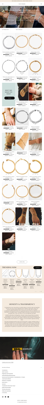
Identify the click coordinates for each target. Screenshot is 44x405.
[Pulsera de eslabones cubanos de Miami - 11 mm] (22, 216)
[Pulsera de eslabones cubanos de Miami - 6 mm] (35, 141)
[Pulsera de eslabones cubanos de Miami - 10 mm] (35, 166)
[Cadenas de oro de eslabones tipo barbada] (32, 273)
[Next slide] (41, 291)
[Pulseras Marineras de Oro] (8, 191)
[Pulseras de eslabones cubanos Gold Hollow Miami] (22, 92)
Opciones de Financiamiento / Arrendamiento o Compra (13, 377)
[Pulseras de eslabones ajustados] (35, 191)
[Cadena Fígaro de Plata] (38, 273)
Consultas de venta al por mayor (8, 385)
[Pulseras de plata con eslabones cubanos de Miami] (8, 42)
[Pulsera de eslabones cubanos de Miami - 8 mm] (8, 166)
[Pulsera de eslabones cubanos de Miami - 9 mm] (8, 141)
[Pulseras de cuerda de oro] (22, 141)
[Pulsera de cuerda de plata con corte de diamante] (8, 67)
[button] (2, 4)
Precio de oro (4, 382)
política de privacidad (6, 387)
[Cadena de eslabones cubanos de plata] (5, 273)
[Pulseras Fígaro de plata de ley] (22, 67)
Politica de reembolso (6, 391)
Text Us (9, 98)
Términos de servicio (6, 389)
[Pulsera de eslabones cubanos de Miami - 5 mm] (35, 216)
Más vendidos (19, 29)
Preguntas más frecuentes (7, 373)
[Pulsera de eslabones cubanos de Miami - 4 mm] (22, 191)
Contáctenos (4, 370)
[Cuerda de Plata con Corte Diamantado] (25, 273)
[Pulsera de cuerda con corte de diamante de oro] (8, 216)
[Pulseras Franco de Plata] (8, 116)
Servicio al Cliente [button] (6, 367)
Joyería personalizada (6, 378)
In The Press (4, 392)
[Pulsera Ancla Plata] (8, 241)
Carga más (22, 261)
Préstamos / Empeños (6, 380)
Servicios (4, 384)
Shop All (38, 267)
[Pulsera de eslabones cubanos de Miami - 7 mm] (35, 67)
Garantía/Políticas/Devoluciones (8, 375)
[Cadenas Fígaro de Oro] (18, 273)
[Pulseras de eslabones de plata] (22, 116)
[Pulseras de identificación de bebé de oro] (35, 92)
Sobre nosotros (5, 372)
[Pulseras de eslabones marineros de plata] (35, 116)
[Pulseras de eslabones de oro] (22, 42)
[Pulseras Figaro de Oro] (35, 42)
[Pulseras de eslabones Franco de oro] (22, 166)
